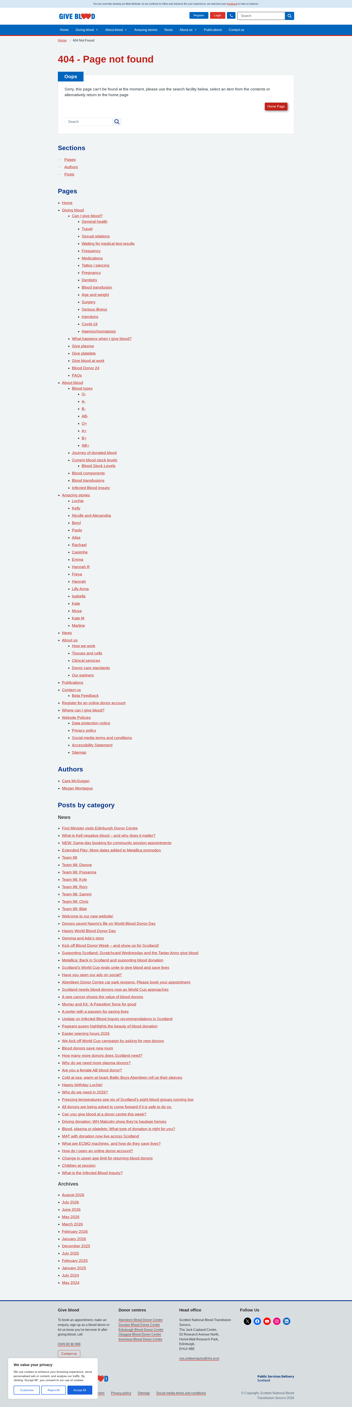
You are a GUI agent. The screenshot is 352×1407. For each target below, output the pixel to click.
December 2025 (76, 1246)
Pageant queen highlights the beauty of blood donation (110, 1026)
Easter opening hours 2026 (86, 1033)
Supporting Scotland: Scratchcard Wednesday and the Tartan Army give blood (130, 953)
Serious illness (94, 309)
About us (186, 30)
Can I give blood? (87, 216)
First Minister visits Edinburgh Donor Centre (100, 828)
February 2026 (75, 1231)
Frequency (91, 251)
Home (64, 30)
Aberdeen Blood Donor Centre (141, 1320)
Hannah (79, 581)
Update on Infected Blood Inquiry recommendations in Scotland (117, 1019)
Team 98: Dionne (77, 865)
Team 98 (69, 857)
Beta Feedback (85, 695)
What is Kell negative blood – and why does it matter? (108, 835)
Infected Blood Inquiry (91, 488)
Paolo (77, 530)
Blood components (88, 473)
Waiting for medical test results (108, 243)
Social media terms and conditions (102, 738)
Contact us (236, 30)
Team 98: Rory (75, 887)
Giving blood (85, 30)
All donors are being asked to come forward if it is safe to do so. (117, 1107)
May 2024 (70, 1282)
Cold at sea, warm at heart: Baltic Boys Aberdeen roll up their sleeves (122, 1077)
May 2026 (70, 1217)
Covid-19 (90, 324)
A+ (84, 431)
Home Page (276, 106)
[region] (53, 1378)
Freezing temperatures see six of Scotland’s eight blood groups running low (128, 1099)
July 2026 (70, 1202)
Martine (78, 625)
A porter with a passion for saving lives (95, 1011)
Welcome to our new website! (87, 916)
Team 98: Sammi (76, 894)
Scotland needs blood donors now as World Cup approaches (115, 989)
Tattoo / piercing (95, 265)
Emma (77, 559)
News (168, 30)
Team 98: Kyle (74, 879)
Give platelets (84, 353)
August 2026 (73, 1195)
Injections (90, 317)
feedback (232, 3)
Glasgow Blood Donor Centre (140, 1334)
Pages (70, 159)
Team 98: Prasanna (79, 872)
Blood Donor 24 (85, 368)
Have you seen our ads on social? (92, 975)
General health (95, 221)
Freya (77, 574)
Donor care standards (91, 668)
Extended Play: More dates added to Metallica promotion (111, 850)
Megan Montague (77, 788)
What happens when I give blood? (102, 339)
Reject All (53, 1390)
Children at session (79, 1165)
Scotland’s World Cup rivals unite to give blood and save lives (115, 967)
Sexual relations (96, 236)
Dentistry (89, 280)
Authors (71, 167)
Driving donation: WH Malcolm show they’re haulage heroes (114, 1121)
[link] (199, 15)
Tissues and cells (87, 653)
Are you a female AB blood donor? (92, 1070)
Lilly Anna (80, 589)
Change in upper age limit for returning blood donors (107, 1158)
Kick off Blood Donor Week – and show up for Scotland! (110, 945)
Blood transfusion (97, 287)
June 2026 (71, 1209)
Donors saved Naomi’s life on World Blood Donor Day (109, 923)
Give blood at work (88, 361)
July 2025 (70, 1253)
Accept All (80, 1390)
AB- (85, 416)
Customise (27, 1390)
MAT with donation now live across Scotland (100, 1136)
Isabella (79, 596)
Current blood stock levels (94, 460)
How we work (83, 646)
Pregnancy (91, 273)
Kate (76, 603)
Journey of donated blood (94, 453)
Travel (87, 229)
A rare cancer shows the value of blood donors (102, 997)
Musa (77, 611)
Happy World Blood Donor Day (89, 931)
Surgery (89, 302)
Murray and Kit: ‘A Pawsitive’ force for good (99, 1004)
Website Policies (76, 717)
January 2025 (74, 1268)
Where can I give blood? (83, 710)
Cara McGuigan (76, 781)
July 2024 (70, 1275)
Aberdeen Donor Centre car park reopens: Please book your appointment (126, 982)
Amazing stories (145, 30)
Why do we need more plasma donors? (96, 1063)
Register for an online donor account (93, 703)
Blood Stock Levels (99, 466)
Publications (213, 30)
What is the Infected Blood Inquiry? (92, 1173)
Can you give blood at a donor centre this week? (104, 1114)
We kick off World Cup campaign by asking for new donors (113, 1041)
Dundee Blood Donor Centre (139, 1325)
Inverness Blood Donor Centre (140, 1339)
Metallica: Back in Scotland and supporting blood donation (112, 960)
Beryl (76, 523)
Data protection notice (91, 723)
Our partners (83, 675)
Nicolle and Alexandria (91, 515)
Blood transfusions (88, 480)
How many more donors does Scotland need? (102, 1055)
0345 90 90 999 (69, 1344)
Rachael (79, 545)
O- (84, 394)
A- (84, 401)
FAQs (77, 375)
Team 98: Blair (74, 909)
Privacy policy (84, 730)
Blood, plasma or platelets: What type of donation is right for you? (118, 1129)
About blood (114, 30)
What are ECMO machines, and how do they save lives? (111, 1143)
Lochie (78, 501)
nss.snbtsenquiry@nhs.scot (199, 1358)
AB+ (85, 445)
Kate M (78, 618)
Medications (92, 258)
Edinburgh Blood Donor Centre (141, 1329)
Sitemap (79, 752)
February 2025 (75, 1260)
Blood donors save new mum (87, 1048)
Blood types (82, 388)
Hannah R (81, 567)
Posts (69, 174)
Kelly (76, 508)
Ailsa (76, 537)
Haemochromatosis (99, 331)
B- (84, 409)
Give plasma (83, 346)
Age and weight (95, 295)
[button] (231, 15)
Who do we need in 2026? (85, 1092)
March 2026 (72, 1224)
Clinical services (86, 660)
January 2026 (74, 1239)
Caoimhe (80, 552)
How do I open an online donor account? (97, 1151)
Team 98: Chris (75, 901)
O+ (84, 423)
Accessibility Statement (92, 745)
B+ (84, 438)
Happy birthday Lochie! (82, 1085)
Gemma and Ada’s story (83, 938)
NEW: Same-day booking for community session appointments (117, 843)
